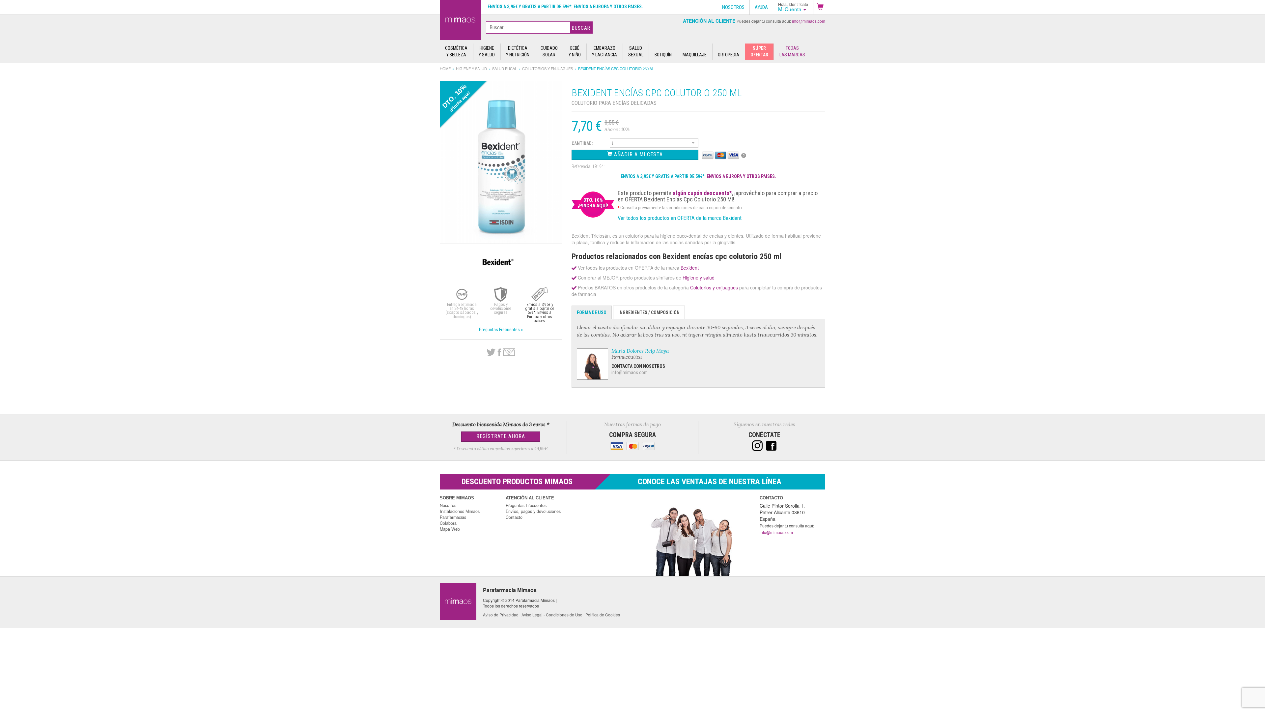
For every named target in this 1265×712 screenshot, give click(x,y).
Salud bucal (504, 68)
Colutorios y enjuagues (547, 68)
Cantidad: (582, 143)
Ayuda (761, 7)
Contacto (514, 517)
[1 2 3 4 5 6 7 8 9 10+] (654, 144)
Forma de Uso (591, 312)
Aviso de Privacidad (501, 614)
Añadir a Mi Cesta (637, 154)
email (509, 352)
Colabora (448, 523)
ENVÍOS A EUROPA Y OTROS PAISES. (741, 176)
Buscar (581, 28)
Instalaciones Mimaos (460, 511)
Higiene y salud (471, 68)
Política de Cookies (602, 614)
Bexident (690, 267)
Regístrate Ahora (500, 436)
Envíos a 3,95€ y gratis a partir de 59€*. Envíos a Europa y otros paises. (565, 6)
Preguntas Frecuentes (526, 505)
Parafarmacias (453, 517)
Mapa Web (450, 529)
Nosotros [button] (733, 7)
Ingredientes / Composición (649, 312)
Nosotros (448, 505)
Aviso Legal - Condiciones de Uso (551, 614)
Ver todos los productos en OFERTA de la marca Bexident (680, 218)
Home (445, 68)
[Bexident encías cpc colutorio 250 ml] (460, 18)
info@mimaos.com (808, 21)
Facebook (499, 352)
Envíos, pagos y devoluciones (533, 511)
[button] (821, 7)
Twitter (491, 352)
